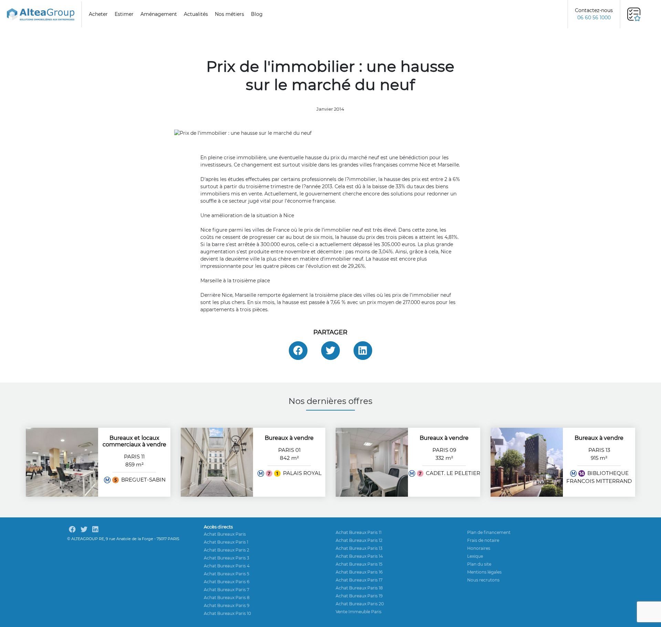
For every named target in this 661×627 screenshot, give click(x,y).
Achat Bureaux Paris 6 (226, 581)
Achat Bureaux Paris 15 (359, 564)
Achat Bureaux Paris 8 (227, 597)
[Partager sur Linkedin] (363, 350)
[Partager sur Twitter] (330, 350)
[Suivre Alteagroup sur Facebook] (72, 529)
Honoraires (478, 548)
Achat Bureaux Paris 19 (359, 595)
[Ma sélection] (633, 14)
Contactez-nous (594, 14)
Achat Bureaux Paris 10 (227, 613)
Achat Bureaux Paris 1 (226, 542)
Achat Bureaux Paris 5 (226, 573)
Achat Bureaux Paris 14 (359, 556)
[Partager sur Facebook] (298, 350)
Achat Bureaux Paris (225, 534)
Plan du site (479, 564)
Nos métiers (229, 14)
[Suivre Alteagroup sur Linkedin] (95, 529)
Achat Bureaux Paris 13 (359, 548)
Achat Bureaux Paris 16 (359, 572)
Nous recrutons (483, 580)
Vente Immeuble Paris (358, 611)
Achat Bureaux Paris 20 (360, 603)
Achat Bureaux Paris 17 (359, 580)
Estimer (124, 14)
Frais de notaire (483, 540)
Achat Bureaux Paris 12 (359, 540)
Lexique (475, 556)
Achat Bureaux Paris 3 (226, 557)
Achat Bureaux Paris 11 (358, 532)
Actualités (196, 14)
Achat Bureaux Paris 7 (226, 589)
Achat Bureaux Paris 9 (226, 605)
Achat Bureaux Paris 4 (227, 565)
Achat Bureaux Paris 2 (226, 550)
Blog (257, 14)
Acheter (98, 14)
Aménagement (158, 14)
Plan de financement (489, 532)
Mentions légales (484, 572)
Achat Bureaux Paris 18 (359, 587)
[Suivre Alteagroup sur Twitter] (84, 529)
